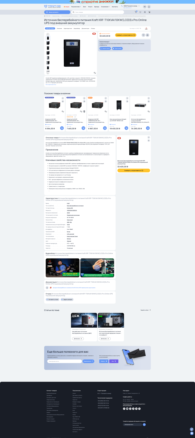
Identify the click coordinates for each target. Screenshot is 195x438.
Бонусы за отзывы (77, 406)
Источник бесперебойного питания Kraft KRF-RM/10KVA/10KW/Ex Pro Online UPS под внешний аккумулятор (140, 120)
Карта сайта (76, 425)
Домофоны (49, 395)
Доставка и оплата (77, 395)
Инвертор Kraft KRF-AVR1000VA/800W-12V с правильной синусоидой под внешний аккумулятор (74, 120)
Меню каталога (53, 12)
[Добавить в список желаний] (62, 98)
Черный (69, 241)
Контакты (115, 7)
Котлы (68, 231)
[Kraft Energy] (146, 28)
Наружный (70, 220)
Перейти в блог (145, 310)
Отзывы (93, 28)
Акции (74, 393)
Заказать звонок (106, 48)
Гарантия (75, 399)
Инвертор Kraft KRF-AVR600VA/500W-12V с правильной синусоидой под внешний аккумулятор (53, 120)
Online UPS (70, 208)
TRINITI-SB (48, 16)
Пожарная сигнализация (53, 404)
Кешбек (74, 404)
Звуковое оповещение (52, 410)
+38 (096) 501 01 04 (103, 401)
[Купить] (62, 128)
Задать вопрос (118, 48)
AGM (68, 222)
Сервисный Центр (77, 397)
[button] (140, 12)
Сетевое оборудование (53, 406)
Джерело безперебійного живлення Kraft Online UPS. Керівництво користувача (74, 287)
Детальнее (77, 338)
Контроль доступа (51, 397)
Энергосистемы (55, 16)
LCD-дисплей (70, 234)
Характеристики (68, 28)
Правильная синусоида (73, 215)
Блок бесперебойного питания (75, 205)
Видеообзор (77, 28)
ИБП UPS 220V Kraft (92, 16)
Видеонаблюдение (51, 393)
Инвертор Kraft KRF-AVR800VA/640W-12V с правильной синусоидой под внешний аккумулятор (96, 120)
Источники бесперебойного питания (70, 16)
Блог (84, 7)
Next (47, 72)
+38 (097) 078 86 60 (103, 408)
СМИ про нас (76, 419)
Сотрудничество (77, 423)
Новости (75, 412)
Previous (47, 34)
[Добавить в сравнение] (62, 101)
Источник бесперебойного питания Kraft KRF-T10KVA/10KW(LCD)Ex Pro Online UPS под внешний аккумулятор (132, 162)
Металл (69, 238)
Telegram (103, 361)
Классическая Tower (72, 236)
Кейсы (74, 414)
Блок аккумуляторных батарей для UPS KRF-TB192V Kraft (118, 119)
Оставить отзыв (53, 299)
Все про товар (50, 28)
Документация (85, 28)
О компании (104, 6)
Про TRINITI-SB (76, 416)
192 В (68, 224)
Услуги (90, 7)
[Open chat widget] (191, 433)
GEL (71, 222)
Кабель (48, 412)
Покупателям (75, 6)
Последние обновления (79, 427)
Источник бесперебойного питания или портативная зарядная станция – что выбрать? (110, 333)
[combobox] (97, 12)
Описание (59, 28)
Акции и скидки (50, 419)
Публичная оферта (77, 429)
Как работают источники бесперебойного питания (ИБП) (82, 332)
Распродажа (50, 416)
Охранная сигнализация (53, 402)
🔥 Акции (66, 7)
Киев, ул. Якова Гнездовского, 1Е (131, 393)
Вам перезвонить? (128, 7)
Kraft (68, 203)
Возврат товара (77, 402)
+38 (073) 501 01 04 (103, 405)
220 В (68, 212)
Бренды (96, 7)
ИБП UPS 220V (83, 16)
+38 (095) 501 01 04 (103, 403)
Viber (113, 361)
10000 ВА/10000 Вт (72, 210)
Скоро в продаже (51, 421)
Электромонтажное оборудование (55, 414)
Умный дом (49, 408)
